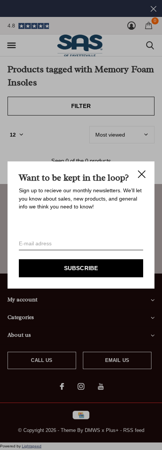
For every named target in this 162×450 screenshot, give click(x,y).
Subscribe (81, 268)
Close (141, 174)
